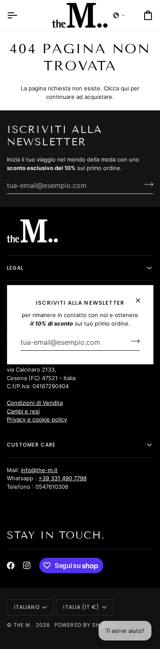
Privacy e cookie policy (37, 419)
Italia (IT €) (81, 607)
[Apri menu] (19, 15)
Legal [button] (15, 267)
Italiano (27, 607)
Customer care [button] (31, 444)
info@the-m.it (39, 470)
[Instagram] (27, 565)
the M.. (24, 625)
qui (125, 88)
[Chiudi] (141, 297)
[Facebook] (11, 565)
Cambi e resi (23, 411)
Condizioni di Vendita (35, 402)
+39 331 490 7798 (62, 478)
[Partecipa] (132, 341)
